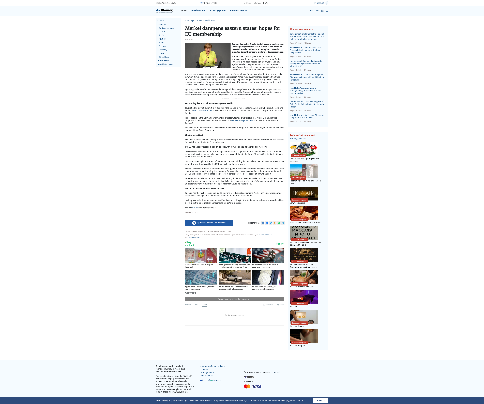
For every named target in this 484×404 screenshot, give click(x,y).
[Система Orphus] (249, 377)
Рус (317, 10)
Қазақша (217, 380)
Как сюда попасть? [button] (298, 138)
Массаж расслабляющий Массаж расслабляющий (305, 242)
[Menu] (327, 10)
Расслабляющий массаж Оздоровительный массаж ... (303, 264)
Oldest (204, 304)
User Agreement (207, 372)
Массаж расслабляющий (302, 285)
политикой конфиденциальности (287, 400)
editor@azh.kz (194, 237)
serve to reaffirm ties (202, 110)
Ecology (162, 46)
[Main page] (164, 10)
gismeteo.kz (275, 372)
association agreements (242, 120)
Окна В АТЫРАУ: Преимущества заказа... (304, 158)
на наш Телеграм (265, 235)
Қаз (311, 10)
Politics (162, 39)
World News (163, 60)
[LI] (249, 367)
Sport (161, 42)
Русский (206, 380)
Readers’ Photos (238, 10)
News (184, 10)
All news (160, 21)
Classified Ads (198, 10)
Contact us (204, 369)
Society (162, 35)
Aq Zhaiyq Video (217, 10)
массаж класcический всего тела (306, 221)
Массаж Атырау (298, 324)
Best (196, 304)
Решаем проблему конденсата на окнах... (305, 181)
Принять (320, 400)
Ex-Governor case (166, 28)
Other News (164, 57)
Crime (161, 53)
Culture (162, 31)
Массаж (298, 305)
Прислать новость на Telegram (211, 223)
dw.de (195, 207)
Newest (188, 304)
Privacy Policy (206, 376)
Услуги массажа (298, 201)
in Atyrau (162, 24)
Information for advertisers (212, 366)
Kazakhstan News (165, 64)
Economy (163, 50)
